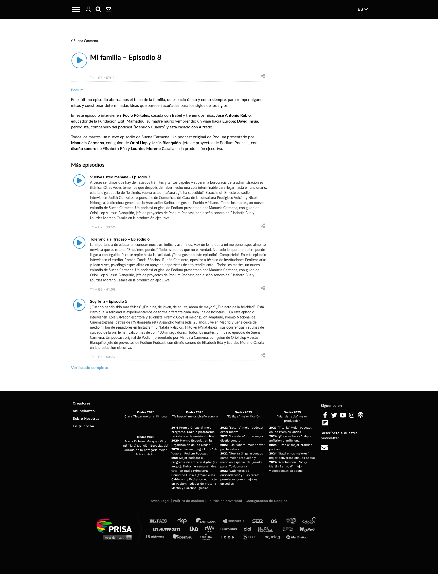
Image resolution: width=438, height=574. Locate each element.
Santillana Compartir (236, 521)
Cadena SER (257, 521)
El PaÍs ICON (230, 536)
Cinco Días (229, 529)
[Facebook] (325, 415)
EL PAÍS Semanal (268, 529)
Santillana (209, 521)
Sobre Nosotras (86, 418)
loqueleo (273, 536)
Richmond (158, 536)
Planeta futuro (286, 529)
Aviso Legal (160, 501)
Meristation (297, 536)
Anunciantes (84, 411)
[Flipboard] (325, 423)
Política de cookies (188, 501)
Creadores (81, 403)
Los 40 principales (185, 521)
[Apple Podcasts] (360, 415)
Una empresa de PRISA (116, 525)
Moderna (183, 536)
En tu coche (83, 426)
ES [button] (361, 9)
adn (290, 521)
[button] (76, 9)
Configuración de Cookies (266, 501)
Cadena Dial (249, 529)
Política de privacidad (224, 501)
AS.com (274, 521)
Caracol (309, 521)
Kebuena (304, 529)
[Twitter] (334, 415)
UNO (196, 529)
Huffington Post (168, 529)
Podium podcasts (208, 536)
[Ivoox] (334, 423)
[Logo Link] (219, 9)
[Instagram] (351, 415)
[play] (79, 60)
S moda (250, 536)
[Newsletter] (108, 9)
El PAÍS (161, 521)
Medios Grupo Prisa (116, 537)
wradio (210, 529)
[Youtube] (342, 415)
